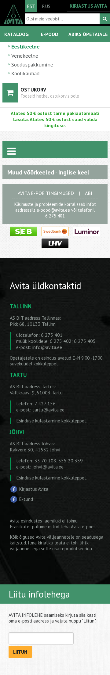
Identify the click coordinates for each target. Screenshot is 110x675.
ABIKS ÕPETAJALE (88, 34)
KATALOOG (16, 34)
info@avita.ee (47, 347)
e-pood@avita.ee (53, 210)
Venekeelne (24, 55)
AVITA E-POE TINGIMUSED (46, 193)
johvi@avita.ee (48, 467)
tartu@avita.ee (48, 410)
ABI (88, 193)
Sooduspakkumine (32, 64)
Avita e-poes (83, 527)
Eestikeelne (25, 46)
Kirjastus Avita (33, 489)
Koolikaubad (25, 73)
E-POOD (49, 34)
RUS (46, 6)
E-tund (26, 499)
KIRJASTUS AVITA (88, 6)
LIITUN (20, 652)
